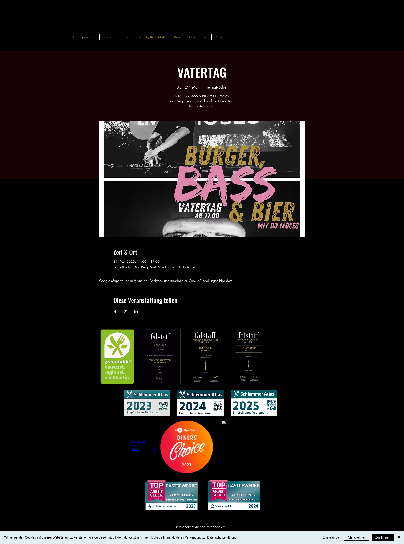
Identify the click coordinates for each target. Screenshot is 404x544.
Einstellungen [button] (332, 537)
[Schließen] (398, 537)
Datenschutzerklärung (222, 537)
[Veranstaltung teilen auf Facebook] (115, 311)
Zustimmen (382, 537)
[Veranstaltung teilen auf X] (126, 311)
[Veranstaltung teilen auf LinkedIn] (136, 311)
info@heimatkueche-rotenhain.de (200, 527)
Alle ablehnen (357, 537)
